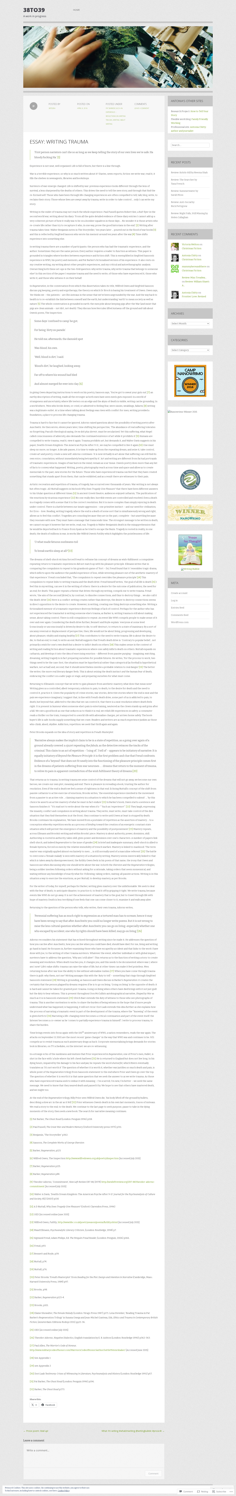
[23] (131, 829)
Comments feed (179, 615)
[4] (133, 234)
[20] (134, 771)
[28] (54, 980)
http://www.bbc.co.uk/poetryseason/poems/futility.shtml (88, 1222)
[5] (39, 304)
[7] (148, 392)
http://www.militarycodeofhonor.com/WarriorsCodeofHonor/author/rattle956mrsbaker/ (77, 1350)
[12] (73, 498)
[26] (139, 931)
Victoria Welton (190, 244)
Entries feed (177, 607)
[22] (128, 806)
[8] (145, 406)
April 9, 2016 (82, 108)
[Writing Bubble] (190, 569)
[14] (139, 577)
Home (76, 9)
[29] (71, 998)
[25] (143, 851)
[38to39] (118, 59)
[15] (154, 582)
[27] (112, 971)
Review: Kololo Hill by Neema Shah (189, 172)
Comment (153, 1473)
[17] (77, 635)
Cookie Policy (64, 1491)
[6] (81, 383)
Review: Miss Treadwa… (194, 277)
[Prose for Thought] (190, 565)
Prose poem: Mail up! (35, 1430)
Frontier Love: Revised (194, 296)
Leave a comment (141, 108)
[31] (94, 1058)
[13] (70, 550)
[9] (137, 436)
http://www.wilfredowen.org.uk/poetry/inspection (92, 1158)
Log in (174, 600)
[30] (49, 1016)
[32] (74, 1102)
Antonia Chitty (190, 255)
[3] (154, 230)
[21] (104, 802)
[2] (137, 225)
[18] (112, 644)
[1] (58, 157)
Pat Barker (110, 108)
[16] (49, 600)
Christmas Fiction (191, 248)
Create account (179, 593)
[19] (141, 667)
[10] (141, 445)
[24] (95, 842)
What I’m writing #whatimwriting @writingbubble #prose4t (133, 1430)
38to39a (52, 108)
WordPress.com (179, 622)
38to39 (34, 10)
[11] (74, 493)
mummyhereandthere (194, 266)
